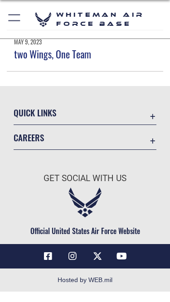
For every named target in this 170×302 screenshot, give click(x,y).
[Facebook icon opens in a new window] (48, 256)
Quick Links (35, 112)
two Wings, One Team (52, 54)
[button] (14, 19)
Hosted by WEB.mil (85, 279)
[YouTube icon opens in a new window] (122, 256)
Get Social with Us (85, 178)
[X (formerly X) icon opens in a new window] (97, 256)
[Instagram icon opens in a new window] (72, 256)
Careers (29, 137)
